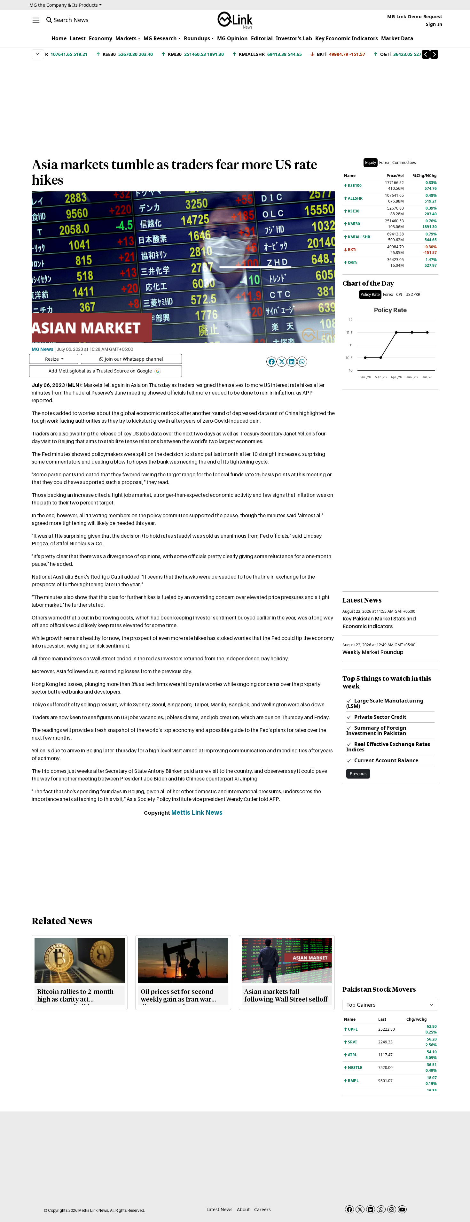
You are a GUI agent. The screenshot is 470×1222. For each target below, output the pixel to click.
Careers (262, 1209)
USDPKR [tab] (412, 294)
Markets (126, 38)
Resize (52, 359)
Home (59, 38)
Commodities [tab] (404, 162)
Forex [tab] (384, 162)
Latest (78, 38)
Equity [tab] (370, 162)
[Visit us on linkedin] (370, 1209)
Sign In (434, 24)
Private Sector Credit (379, 716)
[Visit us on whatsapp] (381, 1209)
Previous (358, 773)
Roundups (197, 38)
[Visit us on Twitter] (360, 1209)
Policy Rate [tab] (370, 294)
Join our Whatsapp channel (134, 359)
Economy (100, 38)
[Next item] (434, 54)
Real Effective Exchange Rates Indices (388, 747)
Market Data (397, 38)
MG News (42, 349)
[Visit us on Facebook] (349, 1209)
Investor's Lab (294, 38)
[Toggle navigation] (36, 20)
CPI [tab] (399, 294)
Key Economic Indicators (346, 38)
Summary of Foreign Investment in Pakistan (376, 730)
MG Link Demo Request (414, 16)
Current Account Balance (385, 760)
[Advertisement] (235, 105)
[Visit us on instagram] (391, 1209)
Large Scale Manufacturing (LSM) (384, 703)
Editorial (262, 38)
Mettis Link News (197, 812)
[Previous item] (426, 54)
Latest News (219, 1209)
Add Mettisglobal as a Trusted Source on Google (101, 370)
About (243, 1209)
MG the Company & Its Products (63, 5)
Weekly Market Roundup (372, 652)
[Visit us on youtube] (402, 1209)
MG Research (160, 38)
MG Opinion (232, 38)
